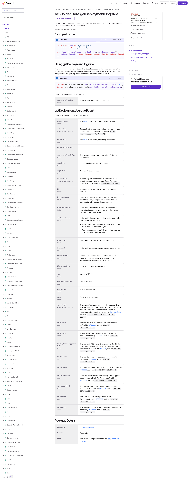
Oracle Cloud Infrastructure (78, 9)
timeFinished (61, 333)
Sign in (173, 3)
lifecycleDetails (62, 256)
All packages (9, 17)
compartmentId (62, 121)
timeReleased (62, 357)
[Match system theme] (11, 476)
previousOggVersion (64, 281)
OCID (85, 121)
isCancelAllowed (63, 197)
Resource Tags (115, 312)
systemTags (61, 305)
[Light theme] (4, 476)
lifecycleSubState (63, 266)
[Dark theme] (7, 476)
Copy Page (134, 70)
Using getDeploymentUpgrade (141, 54)
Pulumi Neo (136, 3)
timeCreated (61, 322)
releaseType (61, 289)
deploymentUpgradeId (65, 100)
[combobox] (13, 10)
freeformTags (62, 178)
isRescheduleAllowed (64, 207)
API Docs (5, 28)
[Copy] (122, 46)
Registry (125, 3)
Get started (183, 3)
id (58, 189)
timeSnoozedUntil (63, 386)
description (61, 163)
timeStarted (61, 396)
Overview (5, 24)
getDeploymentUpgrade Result (141, 57)
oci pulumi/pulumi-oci (87, 427)
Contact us (164, 3)
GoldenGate (98, 9)
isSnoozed (61, 248)
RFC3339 (92, 325)
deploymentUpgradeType (66, 155)
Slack (147, 3)
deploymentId (62, 139)
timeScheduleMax (63, 375)
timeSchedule (62, 367)
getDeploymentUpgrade (112, 9)
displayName (61, 171)
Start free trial (146, 87)
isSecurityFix (61, 240)
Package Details (136, 61)
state (59, 297)
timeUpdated (61, 407)
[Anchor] (120, 14)
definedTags (61, 129)
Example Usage (136, 50)
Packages (65, 9)
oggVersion (61, 274)
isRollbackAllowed (63, 218)
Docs (115, 3)
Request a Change (136, 74)
